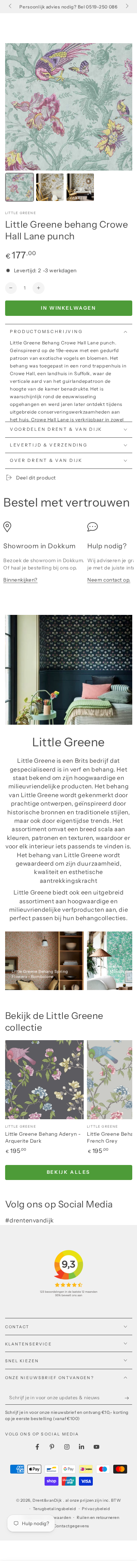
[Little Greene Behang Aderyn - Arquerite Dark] (44, 1079)
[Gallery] (68, 123)
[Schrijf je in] (128, 1398)
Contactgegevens (71, 1526)
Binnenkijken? (20, 580)
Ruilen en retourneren (98, 1517)
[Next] (121, 107)
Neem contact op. (108, 580)
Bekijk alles (68, 1172)
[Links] (10, 6)
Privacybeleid (96, 1508)
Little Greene (20, 213)
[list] (68, 556)
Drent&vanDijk (48, 1500)
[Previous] (15, 107)
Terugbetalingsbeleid (54, 1508)
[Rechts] (126, 6)
